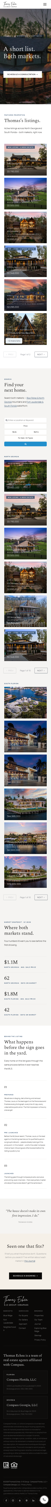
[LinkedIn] (33, 1500)
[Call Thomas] (44, 1500)
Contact (22, 1328)
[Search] (25, 444)
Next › (41, 354)
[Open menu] (45, 4)
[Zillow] (19, 1500)
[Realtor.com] (26, 1500)
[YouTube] (40, 1500)
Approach (23, 1324)
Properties (38, 1315)
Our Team (38, 1319)
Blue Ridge (7, 1315)
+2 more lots (14, 340)
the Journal (29, 1260)
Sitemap (37, 1335)
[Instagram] (13, 1500)
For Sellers (23, 1319)
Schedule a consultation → (22, 74)
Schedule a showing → (25, 1276)
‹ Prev (9, 354)
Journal (37, 1324)
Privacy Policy (40, 1339)
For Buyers (23, 1315)
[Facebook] (6, 1500)
